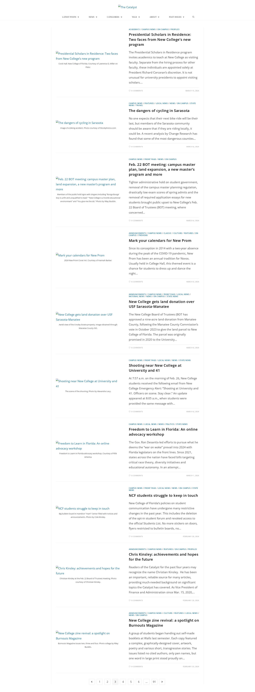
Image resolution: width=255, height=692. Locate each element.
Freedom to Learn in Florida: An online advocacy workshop (163, 432)
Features (149, 103)
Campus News (149, 29)
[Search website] (193, 17)
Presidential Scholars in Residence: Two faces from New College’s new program (160, 39)
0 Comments (137, 91)
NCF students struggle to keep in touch (163, 495)
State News (172, 296)
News (172, 103)
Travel (139, 105)
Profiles (175, 29)
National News (136, 296)
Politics (170, 424)
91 (154, 681)
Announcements (137, 233)
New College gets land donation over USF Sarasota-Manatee (161, 304)
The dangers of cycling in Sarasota (159, 110)
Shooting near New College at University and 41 (155, 368)
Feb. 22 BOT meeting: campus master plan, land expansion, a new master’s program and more (162, 169)
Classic (167, 233)
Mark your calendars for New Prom (160, 240)
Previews (143, 235)
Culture (177, 233)
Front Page (150, 159)
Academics (134, 29)
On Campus (163, 29)
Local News (162, 103)
